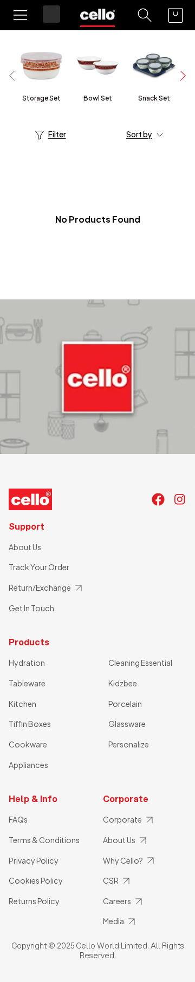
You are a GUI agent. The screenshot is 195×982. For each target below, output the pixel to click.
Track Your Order (39, 567)
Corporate (122, 819)
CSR (111, 880)
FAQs (18, 819)
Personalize (128, 744)
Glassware (127, 724)
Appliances (28, 765)
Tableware (27, 683)
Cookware (28, 744)
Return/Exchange (40, 587)
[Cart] (175, 15)
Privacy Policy (33, 860)
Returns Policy (34, 901)
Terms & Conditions (44, 840)
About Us (25, 547)
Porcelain (125, 704)
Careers (117, 901)
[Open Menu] (20, 15)
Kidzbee (122, 683)
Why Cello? (123, 860)
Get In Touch (31, 608)
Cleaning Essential (140, 662)
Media (113, 921)
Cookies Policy (36, 880)
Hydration (27, 662)
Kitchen (22, 704)
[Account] (51, 14)
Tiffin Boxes (30, 724)
